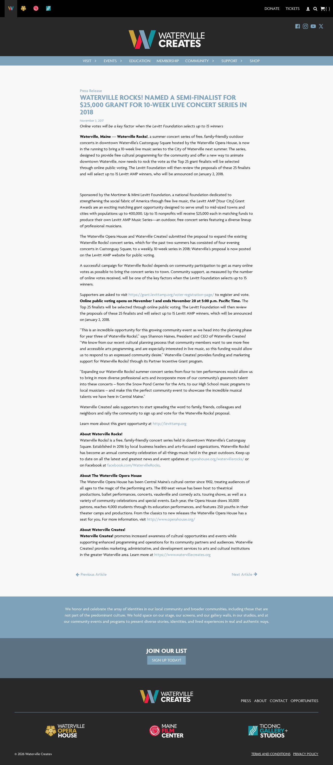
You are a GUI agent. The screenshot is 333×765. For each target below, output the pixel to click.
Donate (272, 8)
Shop (255, 60)
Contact (278, 700)
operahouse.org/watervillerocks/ (217, 458)
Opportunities (304, 700)
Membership (168, 60)
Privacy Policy (305, 754)
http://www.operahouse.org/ (171, 519)
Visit (87, 60)
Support (229, 60)
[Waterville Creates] (167, 40)
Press (246, 700)
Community (197, 60)
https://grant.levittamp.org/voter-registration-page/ (171, 294)
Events (110, 60)
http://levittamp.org (169, 423)
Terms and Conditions (271, 754)
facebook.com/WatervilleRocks (133, 465)
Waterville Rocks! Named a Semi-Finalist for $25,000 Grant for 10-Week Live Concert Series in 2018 (163, 104)
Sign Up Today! (166, 660)
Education (139, 60)
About (260, 700)
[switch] (94, 60)
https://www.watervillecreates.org (182, 554)
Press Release (91, 90)
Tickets (293, 8)
